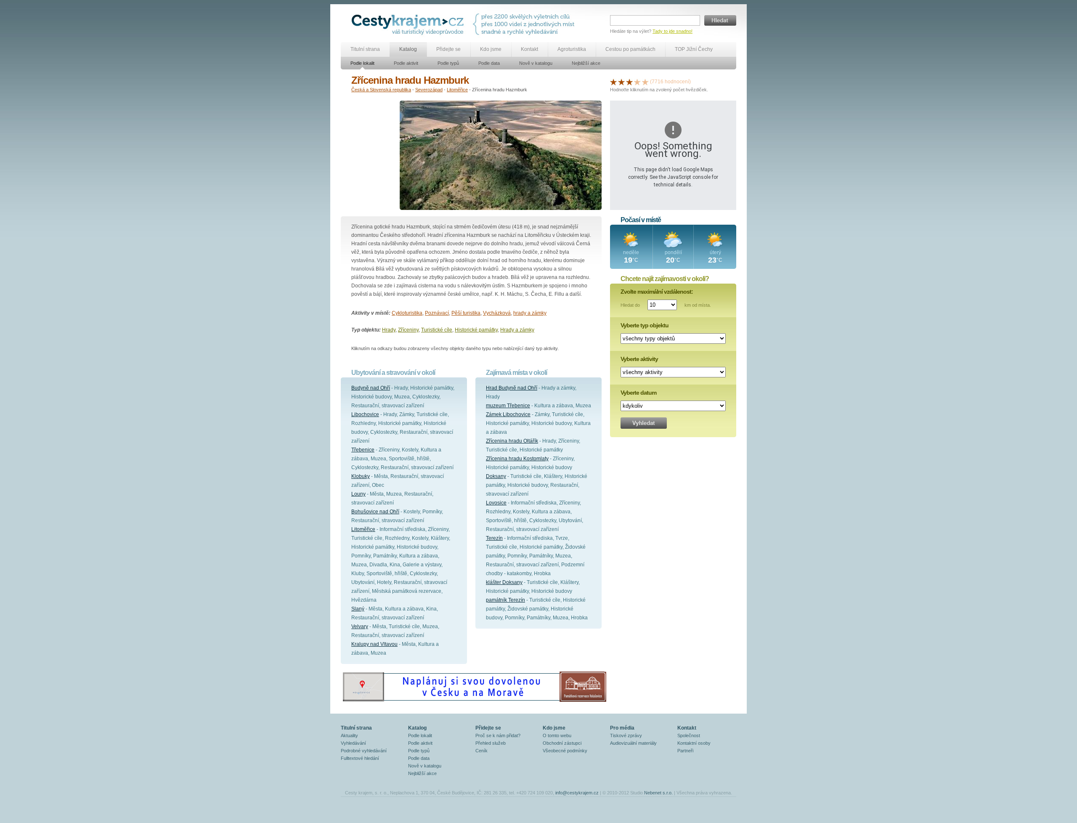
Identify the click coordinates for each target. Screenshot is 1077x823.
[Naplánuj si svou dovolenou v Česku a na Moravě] (474, 701)
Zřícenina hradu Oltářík (512, 441)
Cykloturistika (407, 313)
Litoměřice (457, 89)
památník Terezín (505, 600)
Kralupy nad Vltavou (374, 644)
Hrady (388, 330)
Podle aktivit (406, 63)
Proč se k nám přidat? (497, 735)
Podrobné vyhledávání (364, 750)
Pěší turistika (465, 313)
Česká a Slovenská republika (381, 89)
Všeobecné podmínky (565, 750)
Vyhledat (644, 423)
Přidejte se (448, 49)
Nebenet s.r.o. (658, 792)
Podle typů (448, 63)
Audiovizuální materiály (633, 743)
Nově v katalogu (535, 63)
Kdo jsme (490, 49)
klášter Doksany (504, 582)
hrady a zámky (529, 313)
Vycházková (497, 313)
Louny (358, 494)
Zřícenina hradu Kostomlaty (517, 459)
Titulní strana (365, 49)
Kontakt (529, 49)
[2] (621, 82)
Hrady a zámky (517, 330)
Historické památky (476, 330)
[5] (645, 82)
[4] (637, 82)
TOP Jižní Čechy (694, 49)
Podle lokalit (362, 63)
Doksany (496, 476)
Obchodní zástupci (562, 743)
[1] (613, 82)
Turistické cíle (436, 330)
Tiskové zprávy (626, 735)
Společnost (688, 735)
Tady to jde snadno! (672, 31)
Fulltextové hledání (360, 758)
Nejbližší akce (586, 63)
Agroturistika (571, 49)
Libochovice (365, 414)
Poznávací (437, 313)
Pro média (622, 728)
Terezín (494, 538)
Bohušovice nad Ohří (375, 512)
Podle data (489, 63)
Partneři (685, 750)
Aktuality (349, 735)
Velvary (359, 626)
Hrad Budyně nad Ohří (511, 388)
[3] (629, 82)
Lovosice (496, 503)
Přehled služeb (490, 743)
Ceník (481, 750)
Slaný (357, 609)
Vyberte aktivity (639, 359)
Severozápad (429, 89)
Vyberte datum (638, 392)
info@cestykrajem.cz (577, 792)
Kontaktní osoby (694, 743)
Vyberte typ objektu (644, 325)
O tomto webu (557, 735)
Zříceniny (408, 330)
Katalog (408, 49)
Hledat (720, 20)
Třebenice (362, 450)
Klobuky (360, 476)
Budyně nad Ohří (370, 388)
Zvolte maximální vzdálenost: (657, 291)
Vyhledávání (353, 743)
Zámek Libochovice (508, 414)
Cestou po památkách (630, 49)
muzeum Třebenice (508, 406)
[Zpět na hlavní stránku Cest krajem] (409, 24)
